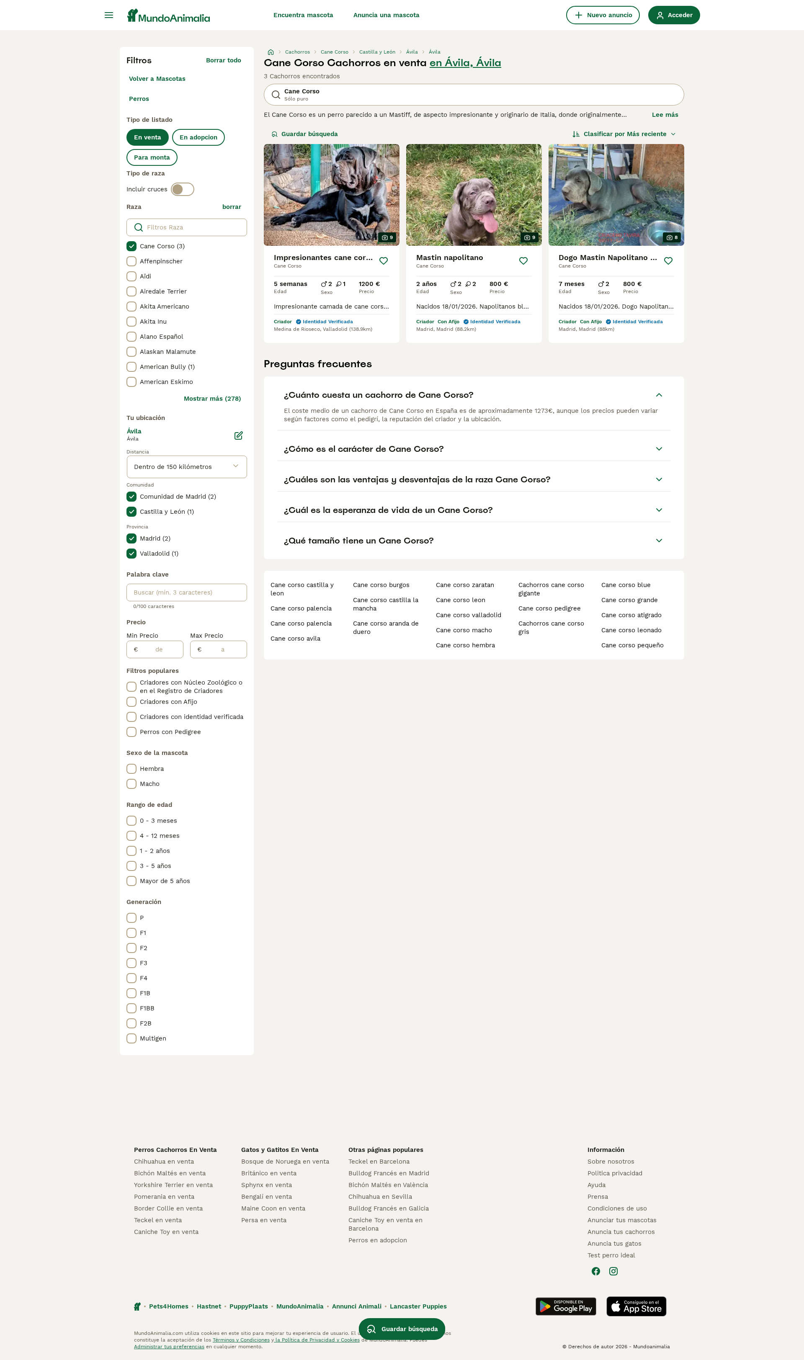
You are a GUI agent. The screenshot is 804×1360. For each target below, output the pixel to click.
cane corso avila (295, 638)
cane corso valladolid (468, 615)
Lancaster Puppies (418, 1306)
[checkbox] (131, 246)
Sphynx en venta (266, 1185)
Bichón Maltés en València (388, 1185)
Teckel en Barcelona (379, 1161)
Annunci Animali (356, 1306)
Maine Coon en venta (273, 1208)
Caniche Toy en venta (166, 1232)
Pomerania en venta (164, 1196)
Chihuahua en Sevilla (380, 1196)
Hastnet (209, 1306)
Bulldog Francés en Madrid (388, 1173)
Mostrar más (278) (212, 398)
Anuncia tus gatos (615, 1243)
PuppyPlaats (248, 1306)
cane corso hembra (465, 645)
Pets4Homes (168, 1306)
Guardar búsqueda (309, 134)
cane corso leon (460, 600)
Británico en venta (268, 1173)
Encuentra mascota (303, 15)
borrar (231, 207)
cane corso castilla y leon (302, 589)
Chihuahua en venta (164, 1161)
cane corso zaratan (465, 585)
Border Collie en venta (168, 1208)
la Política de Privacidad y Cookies (317, 1340)
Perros (139, 99)
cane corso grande (629, 600)
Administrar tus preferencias (169, 1347)
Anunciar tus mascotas (622, 1220)
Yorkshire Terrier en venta (173, 1185)
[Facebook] (596, 1271)
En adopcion (198, 137)
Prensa (598, 1196)
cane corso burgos (381, 585)
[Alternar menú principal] (108, 15)
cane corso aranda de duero (386, 628)
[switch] (182, 189)
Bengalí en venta (266, 1196)
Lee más (665, 114)
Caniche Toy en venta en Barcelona (385, 1224)
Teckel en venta (158, 1220)
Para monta (152, 157)
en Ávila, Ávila (465, 63)
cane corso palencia (301, 608)
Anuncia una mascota (386, 15)
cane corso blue (626, 585)
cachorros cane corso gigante (551, 589)
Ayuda (597, 1185)
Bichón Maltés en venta (170, 1173)
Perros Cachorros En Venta (175, 1150)
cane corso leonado (631, 630)
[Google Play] (566, 1306)
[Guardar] (383, 260)
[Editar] (238, 435)
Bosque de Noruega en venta (285, 1161)
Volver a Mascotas (157, 78)
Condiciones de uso (617, 1208)
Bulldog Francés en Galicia (388, 1208)
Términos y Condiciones (241, 1340)
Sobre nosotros (611, 1161)
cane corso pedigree (549, 608)
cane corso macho (464, 630)
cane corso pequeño (632, 645)
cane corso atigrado (631, 615)
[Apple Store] (636, 1306)
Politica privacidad (615, 1173)
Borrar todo (223, 60)
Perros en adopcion (377, 1240)
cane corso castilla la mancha (385, 604)
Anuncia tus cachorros (621, 1232)
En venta (147, 137)
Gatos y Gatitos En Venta (280, 1150)
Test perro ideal (611, 1255)
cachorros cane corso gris (551, 628)
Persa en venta (263, 1220)
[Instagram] (613, 1271)
